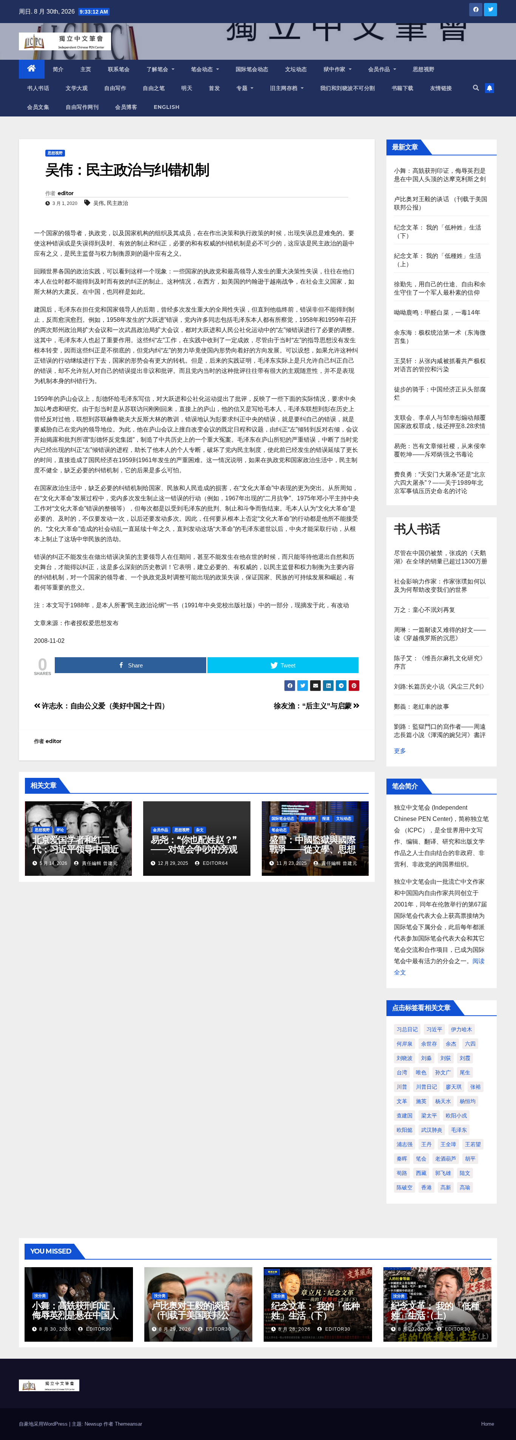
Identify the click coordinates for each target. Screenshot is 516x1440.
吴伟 (98, 203)
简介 (58, 69)
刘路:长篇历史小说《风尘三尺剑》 (440, 686)
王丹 (426, 1144)
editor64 (214, 863)
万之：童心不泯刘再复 (424, 610)
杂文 (200, 830)
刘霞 (465, 1058)
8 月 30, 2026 (55, 1329)
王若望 (473, 1144)
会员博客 (126, 107)
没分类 (40, 1296)
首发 (214, 88)
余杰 (451, 1044)
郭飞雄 (443, 1173)
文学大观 (77, 88)
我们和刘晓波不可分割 (347, 88)
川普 (402, 1087)
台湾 (402, 1072)
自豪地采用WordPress (44, 1424)
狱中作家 (336, 69)
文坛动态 (296, 69)
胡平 (470, 1159)
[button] (476, 88)
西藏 (421, 1173)
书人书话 (38, 88)
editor (65, 193)
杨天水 (443, 1101)
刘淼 (426, 1058)
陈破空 (404, 1187)
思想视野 (424, 69)
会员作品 (380, 69)
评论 (60, 830)
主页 (85, 69)
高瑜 (465, 1187)
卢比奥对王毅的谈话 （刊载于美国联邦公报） (190, 1315)
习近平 (434, 1029)
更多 (400, 751)
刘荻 (445, 1058)
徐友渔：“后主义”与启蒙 (313, 706)
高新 (445, 1187)
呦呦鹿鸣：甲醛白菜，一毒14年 (437, 312)
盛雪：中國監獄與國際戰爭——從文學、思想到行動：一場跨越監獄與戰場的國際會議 (312, 854)
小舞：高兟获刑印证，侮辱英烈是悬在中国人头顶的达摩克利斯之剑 (75, 1315)
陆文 (465, 1173)
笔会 (421, 1159)
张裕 (475, 1087)
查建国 (404, 1116)
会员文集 (38, 107)
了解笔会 (158, 69)
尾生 (465, 1072)
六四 (470, 1044)
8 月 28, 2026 (294, 1329)
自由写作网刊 (82, 107)
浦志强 (404, 1144)
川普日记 (426, 1087)
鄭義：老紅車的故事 (421, 706)
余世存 (429, 1044)
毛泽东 (459, 1130)
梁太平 (429, 1116)
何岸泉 (404, 1044)
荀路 (402, 1173)
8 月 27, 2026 (414, 1329)
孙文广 (443, 1072)
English (167, 107)
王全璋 (448, 1144)
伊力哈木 (461, 1029)
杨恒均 (468, 1101)
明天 (186, 88)
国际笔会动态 (252, 69)
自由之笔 (154, 88)
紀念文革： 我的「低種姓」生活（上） (435, 1310)
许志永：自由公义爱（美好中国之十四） (104, 706)
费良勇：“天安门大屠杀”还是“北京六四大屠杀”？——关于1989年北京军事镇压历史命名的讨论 (439, 482)
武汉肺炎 (431, 1130)
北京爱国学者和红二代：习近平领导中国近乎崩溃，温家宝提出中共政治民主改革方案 (75, 854)
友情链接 (441, 88)
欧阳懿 (404, 1130)
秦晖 (402, 1159)
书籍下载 (403, 88)
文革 (402, 1101)
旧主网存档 (284, 88)
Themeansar (128, 1424)
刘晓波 (404, 1058)
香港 (426, 1187)
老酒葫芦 (445, 1159)
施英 (421, 1101)
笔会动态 (203, 69)
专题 (242, 88)
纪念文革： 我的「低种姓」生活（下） (315, 1310)
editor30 (98, 1329)
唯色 (421, 1072)
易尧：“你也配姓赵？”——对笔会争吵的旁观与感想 (194, 849)
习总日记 (407, 1029)
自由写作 (115, 88)
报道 (326, 818)
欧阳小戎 (456, 1116)
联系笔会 (119, 69)
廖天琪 (454, 1087)
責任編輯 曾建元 (99, 863)
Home (487, 1424)
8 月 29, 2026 (175, 1329)
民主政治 (117, 203)
